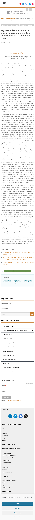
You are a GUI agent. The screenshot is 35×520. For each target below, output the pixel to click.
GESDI (3, 482)
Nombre (4, 391)
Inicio (2, 18)
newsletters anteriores (14, 400)
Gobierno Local (7, 334)
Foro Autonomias (6, 487)
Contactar (4, 440)
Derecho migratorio (8, 343)
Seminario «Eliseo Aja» (9, 359)
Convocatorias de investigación (18, 368)
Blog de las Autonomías (7, 485)
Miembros (4, 433)
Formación (6, 363)
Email (4, 385)
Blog (17, 25)
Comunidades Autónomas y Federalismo (18, 330)
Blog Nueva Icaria (10, 18)
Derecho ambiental (8, 355)
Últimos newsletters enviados (9, 480)
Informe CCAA (5, 467)
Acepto (17, 503)
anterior (24, 25)
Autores (12, 25)
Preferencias (17, 513)
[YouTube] (20, 4)
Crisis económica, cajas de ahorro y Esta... (28, 282)
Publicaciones (5, 435)
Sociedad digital (18, 339)
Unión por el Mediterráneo (8, 458)
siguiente (30, 25)
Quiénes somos (5, 431)
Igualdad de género (8, 351)
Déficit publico (17, 271)
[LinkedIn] (23, 4)
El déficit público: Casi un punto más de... (7, 282)
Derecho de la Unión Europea (18, 347)
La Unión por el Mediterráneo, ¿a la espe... (17, 282)
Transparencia (5, 438)
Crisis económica (9, 271)
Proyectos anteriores (9, 372)
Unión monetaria (26, 271)
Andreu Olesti (5, 25)
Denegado (17, 508)
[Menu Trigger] (4, 3)
